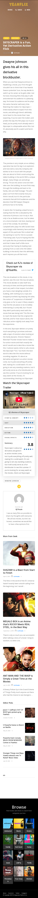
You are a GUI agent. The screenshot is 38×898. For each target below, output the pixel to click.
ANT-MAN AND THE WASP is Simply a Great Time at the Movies (18, 678)
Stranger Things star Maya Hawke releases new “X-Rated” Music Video (13, 755)
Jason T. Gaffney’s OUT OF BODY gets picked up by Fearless (13, 712)
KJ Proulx (17, 53)
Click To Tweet (26, 270)
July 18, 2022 (6, 761)
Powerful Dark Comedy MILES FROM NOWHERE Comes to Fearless (12, 740)
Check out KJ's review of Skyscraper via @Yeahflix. (19, 266)
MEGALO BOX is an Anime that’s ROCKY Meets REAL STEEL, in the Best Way (17, 624)
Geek (6, 38)
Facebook (11, 893)
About (4, 893)
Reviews (15, 38)
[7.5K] (19, 616)
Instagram (24, 893)
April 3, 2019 (6, 576)
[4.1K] (19, 565)
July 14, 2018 (6, 685)
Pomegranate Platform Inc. (20, 895)
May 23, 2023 (6, 746)
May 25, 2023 (6, 730)
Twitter (18, 893)
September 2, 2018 (8, 631)
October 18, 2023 (7, 718)
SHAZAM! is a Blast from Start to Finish (19, 571)
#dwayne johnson (12, 481)
